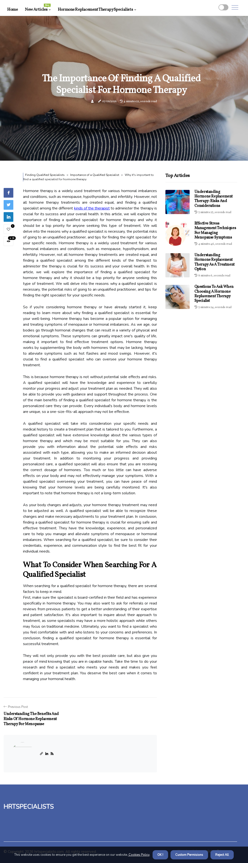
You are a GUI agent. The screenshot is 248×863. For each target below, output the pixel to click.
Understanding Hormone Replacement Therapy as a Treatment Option (214, 262)
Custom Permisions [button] (189, 855)
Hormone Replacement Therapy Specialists (95, 9)
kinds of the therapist (92, 208)
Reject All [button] (222, 855)
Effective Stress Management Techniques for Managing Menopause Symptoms (215, 230)
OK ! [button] (160, 855)
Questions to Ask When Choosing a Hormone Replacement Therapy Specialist (214, 293)
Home (12, 9)
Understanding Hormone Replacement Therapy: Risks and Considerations (213, 199)
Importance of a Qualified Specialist (94, 175)
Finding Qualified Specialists (45, 175)
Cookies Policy (138, 855)
